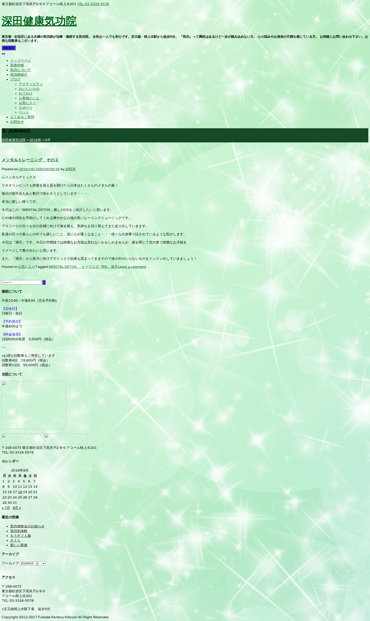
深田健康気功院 (39, 21)
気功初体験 (18, 531)
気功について (20, 70)
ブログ (15, 79)
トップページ (20, 60)
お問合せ (17, 121)
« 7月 (6, 508)
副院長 (71, 169)
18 (20, 492)
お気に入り (27, 103)
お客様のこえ (29, 98)
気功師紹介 (18, 74)
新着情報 (17, 65)
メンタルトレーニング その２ (30, 160)
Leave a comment (132, 266)
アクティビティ (31, 84)
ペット (24, 112)
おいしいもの (29, 89)
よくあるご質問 (22, 117)
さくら (15, 540)
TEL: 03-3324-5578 (93, 4)
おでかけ (26, 93)
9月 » (17, 508)
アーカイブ (10, 563)
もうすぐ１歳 (20, 535)
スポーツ (26, 107)
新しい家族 (18, 545)
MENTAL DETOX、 (64, 266)
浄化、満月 (109, 266)
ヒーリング (90, 266)
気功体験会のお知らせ (27, 526)
